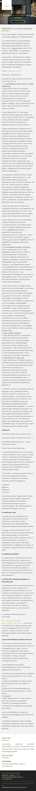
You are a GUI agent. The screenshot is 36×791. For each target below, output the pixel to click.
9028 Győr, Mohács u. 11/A (10, 775)
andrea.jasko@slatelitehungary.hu (13, 764)
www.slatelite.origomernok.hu (13, 623)
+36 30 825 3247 (7, 766)
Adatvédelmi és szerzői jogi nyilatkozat (14, 787)
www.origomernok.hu (10, 621)
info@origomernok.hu (14, 71)
